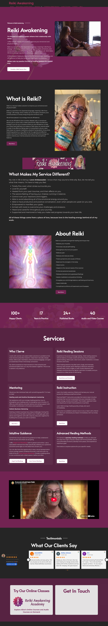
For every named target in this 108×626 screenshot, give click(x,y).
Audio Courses (65, 6)
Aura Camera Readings (26, 453)
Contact (75, 6)
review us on (11, 564)
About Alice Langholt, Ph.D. (24, 6)
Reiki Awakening (21, 3)
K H (36, 553)
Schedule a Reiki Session (51, 6)
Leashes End (91, 553)
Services (37, 6)
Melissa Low (65, 553)
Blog (81, 6)
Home (12, 6)
